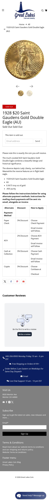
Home (21, 24)
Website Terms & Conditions (14, 452)
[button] (30, 495)
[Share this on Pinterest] (17, 281)
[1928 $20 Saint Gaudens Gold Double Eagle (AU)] (25, 60)
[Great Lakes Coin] (24, 10)
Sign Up (24, 433)
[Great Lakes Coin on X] (12, 402)
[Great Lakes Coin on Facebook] (6, 402)
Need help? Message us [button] (33, 495)
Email (5, 422)
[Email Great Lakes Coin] (4, 402)
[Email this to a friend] (23, 281)
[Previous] (17, 86)
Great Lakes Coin (27, 477)
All (29, 24)
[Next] (31, 86)
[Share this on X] (5, 281)
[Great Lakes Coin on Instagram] (9, 402)
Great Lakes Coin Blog (12, 462)
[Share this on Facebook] (11, 281)
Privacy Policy (8, 465)
